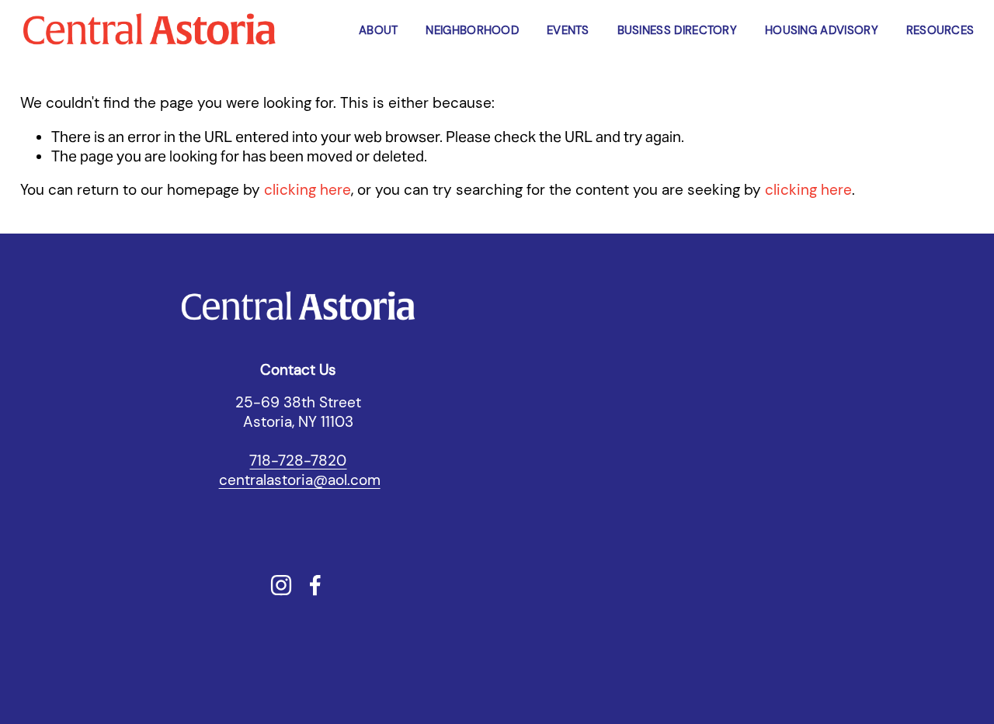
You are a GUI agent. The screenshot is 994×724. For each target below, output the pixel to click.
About (378, 30)
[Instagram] (281, 585)
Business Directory (677, 30)
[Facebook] (315, 585)
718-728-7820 (297, 461)
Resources (940, 30)
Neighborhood (472, 30)
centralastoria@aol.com (300, 480)
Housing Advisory (821, 30)
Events (568, 30)
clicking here (307, 190)
